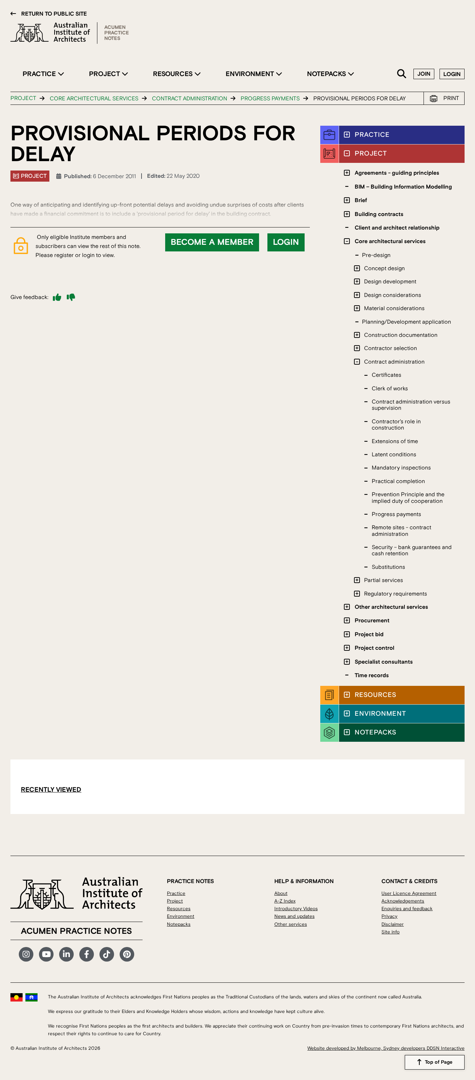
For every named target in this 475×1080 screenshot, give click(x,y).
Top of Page (438, 1062)
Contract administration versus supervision (411, 405)
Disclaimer (392, 924)
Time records (372, 675)
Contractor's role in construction (396, 424)
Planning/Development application (406, 321)
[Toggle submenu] (347, 135)
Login (452, 74)
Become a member (212, 242)
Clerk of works (390, 388)
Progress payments (270, 98)
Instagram (26, 954)
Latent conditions (394, 454)
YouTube (46, 954)
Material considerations (394, 308)
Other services (290, 924)
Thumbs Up (57, 297)
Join (423, 73)
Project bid (369, 634)
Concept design (384, 268)
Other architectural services (391, 607)
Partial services (383, 580)
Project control (374, 648)
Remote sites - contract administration (401, 530)
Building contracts (379, 214)
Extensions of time (395, 441)
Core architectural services (94, 98)
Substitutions (388, 567)
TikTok (106, 954)
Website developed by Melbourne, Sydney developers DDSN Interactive (386, 1048)
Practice (40, 74)
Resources (173, 74)
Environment (251, 74)
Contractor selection (390, 348)
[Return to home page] (53, 33)
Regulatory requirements (395, 593)
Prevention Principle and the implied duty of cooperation (408, 497)
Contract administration (189, 98)
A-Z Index (285, 901)
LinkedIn (66, 954)
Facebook (86, 954)
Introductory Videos (296, 909)
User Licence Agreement (408, 893)
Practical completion (398, 481)
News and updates (294, 916)
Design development (390, 281)
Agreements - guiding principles (397, 172)
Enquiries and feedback (407, 909)
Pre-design (376, 255)
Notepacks (327, 74)
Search (402, 74)
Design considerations (392, 295)
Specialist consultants (384, 661)
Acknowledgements (402, 901)
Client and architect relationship (397, 227)
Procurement (372, 620)
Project (105, 74)
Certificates (386, 375)
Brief (361, 200)
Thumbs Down (71, 297)
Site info (390, 932)
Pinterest (127, 954)
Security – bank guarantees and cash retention (412, 550)
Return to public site (54, 13)
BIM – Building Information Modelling (403, 186)
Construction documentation (400, 335)
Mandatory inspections (401, 467)
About (281, 893)
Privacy (389, 916)
